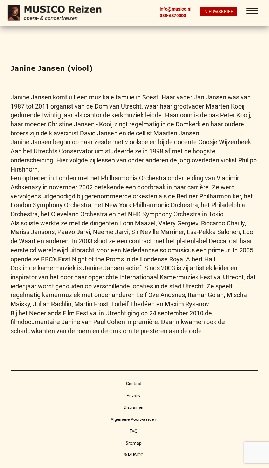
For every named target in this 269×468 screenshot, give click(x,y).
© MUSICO (133, 455)
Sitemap (134, 443)
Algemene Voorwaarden (133, 419)
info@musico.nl (175, 9)
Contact (133, 383)
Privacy (133, 395)
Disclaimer (134, 407)
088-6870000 (173, 15)
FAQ (133, 431)
